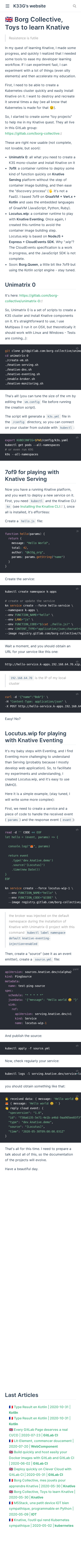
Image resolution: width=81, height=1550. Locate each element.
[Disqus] (40, 1227)
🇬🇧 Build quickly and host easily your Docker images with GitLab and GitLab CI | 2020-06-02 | (41, 1457)
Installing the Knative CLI (42, 506)
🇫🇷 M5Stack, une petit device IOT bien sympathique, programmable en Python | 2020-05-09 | (41, 1508)
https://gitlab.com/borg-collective (33, 133)
